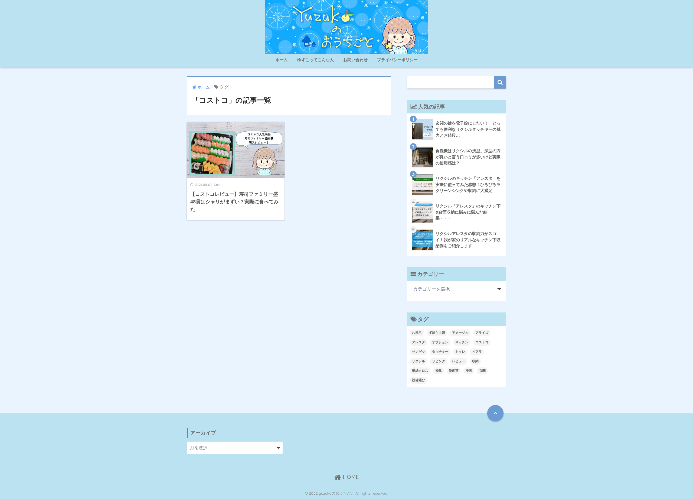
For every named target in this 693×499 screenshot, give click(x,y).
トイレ (460, 352)
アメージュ (460, 333)
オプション (440, 342)
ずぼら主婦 (437, 333)
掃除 (438, 371)
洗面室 (454, 371)
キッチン (461, 342)
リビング (438, 361)
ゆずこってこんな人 (315, 59)
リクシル (418, 361)
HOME (350, 477)
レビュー (458, 361)
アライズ (481, 333)
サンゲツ (418, 352)
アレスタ (418, 342)
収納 (475, 361)
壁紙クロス (420, 371)
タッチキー (440, 352)
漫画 (469, 371)
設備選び (418, 380)
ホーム (282, 59)
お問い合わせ (355, 59)
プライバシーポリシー (397, 59)
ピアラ (477, 352)
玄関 (482, 371)
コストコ (481, 342)
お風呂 (417, 333)
